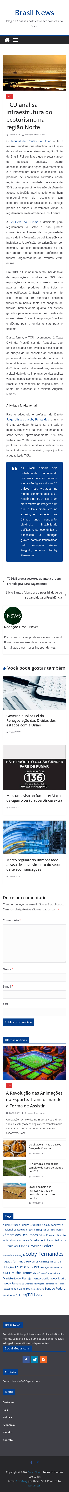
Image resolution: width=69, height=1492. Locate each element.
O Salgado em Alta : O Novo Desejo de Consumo (45, 1146)
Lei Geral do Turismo (24, 222)
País (9, 96)
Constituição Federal (24, 1229)
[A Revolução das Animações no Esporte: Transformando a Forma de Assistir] (34, 1063)
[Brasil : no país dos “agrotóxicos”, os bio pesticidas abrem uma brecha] (14, 1195)
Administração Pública (16, 1225)
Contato (8, 1440)
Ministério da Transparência (47, 1273)
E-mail (8, 986)
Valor (39, 1295)
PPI (56, 1283)
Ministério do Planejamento (22, 1278)
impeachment (9, 1255)
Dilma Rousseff (47, 1235)
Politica (7, 1417)
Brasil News (34, 12)
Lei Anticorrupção (44, 1261)
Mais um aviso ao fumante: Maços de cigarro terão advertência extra (34, 798)
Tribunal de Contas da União (30, 141)
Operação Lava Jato (34, 1283)
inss (19, 1255)
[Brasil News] (7, 40)
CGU (47, 1225)
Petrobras (49, 1283)
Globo (23, 1246)
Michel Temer (22, 1273)
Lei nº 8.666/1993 (28, 1267)
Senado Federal (55, 1288)
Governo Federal (41, 1246)
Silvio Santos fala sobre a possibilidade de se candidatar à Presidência (34, 595)
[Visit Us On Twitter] (34, 1357)
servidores (9, 1295)
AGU (32, 1225)
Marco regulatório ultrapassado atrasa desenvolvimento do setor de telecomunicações (33, 865)
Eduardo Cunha (20, 1240)
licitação (45, 1267)
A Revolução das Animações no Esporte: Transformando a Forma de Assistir (34, 1099)
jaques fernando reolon (19, 1261)
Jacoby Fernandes (42, 1253)
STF (19, 1294)
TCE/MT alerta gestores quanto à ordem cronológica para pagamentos (34, 581)
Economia (9, 1425)
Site (5, 1004)
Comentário (12, 920)
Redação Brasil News (35, 134)
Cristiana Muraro (55, 1229)
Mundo (7, 1432)
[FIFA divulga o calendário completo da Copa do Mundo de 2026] (14, 1170)
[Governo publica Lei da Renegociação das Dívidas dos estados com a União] (34, 679)
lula (9, 1273)
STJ (25, 1295)
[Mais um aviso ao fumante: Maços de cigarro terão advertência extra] (34, 748)
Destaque (8, 1402)
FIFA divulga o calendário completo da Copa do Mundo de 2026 (46, 1167)
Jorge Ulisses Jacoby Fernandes (27, 419)
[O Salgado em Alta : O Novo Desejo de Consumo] (14, 1149)
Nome (8, 969)
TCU (31, 1295)
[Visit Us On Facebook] (26, 1357)
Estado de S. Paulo (42, 1240)
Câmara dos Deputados (20, 1235)
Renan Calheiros (20, 1288)
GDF (16, 1246)
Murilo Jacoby (49, 1278)
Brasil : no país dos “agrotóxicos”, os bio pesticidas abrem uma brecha (42, 1192)
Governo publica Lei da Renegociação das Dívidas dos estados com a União (31, 720)
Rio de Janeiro (37, 1288)
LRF (51, 1267)
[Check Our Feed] (43, 1357)
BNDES (39, 1225)
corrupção (41, 1229)
